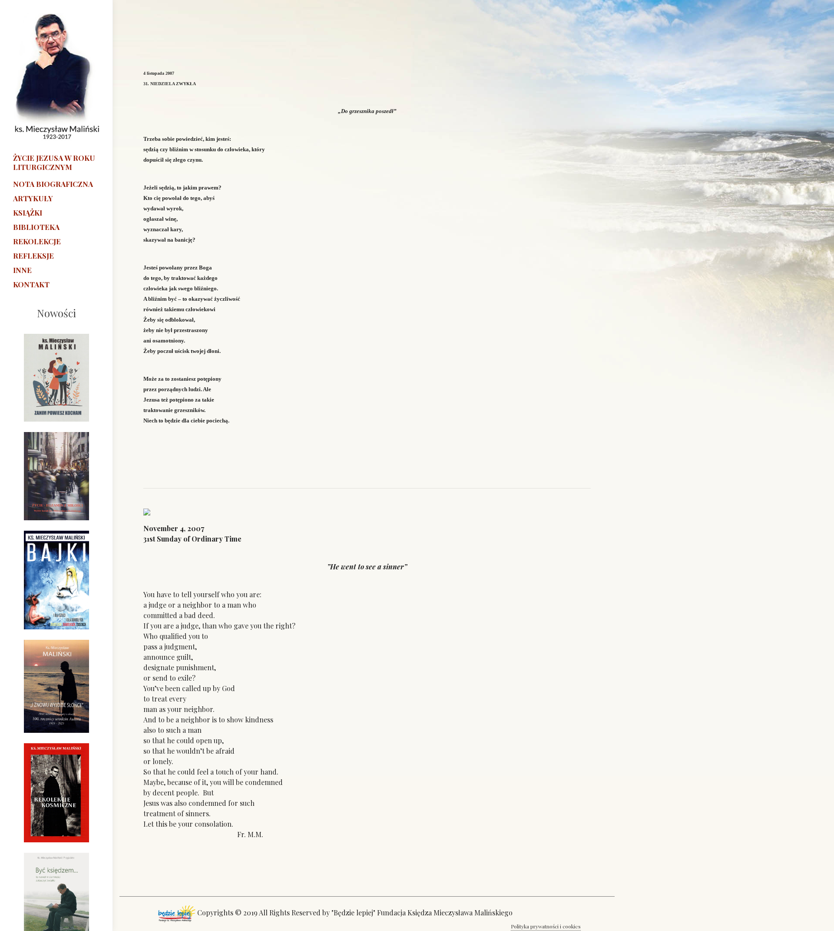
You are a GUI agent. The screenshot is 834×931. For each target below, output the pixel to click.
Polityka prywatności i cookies (546, 926)
